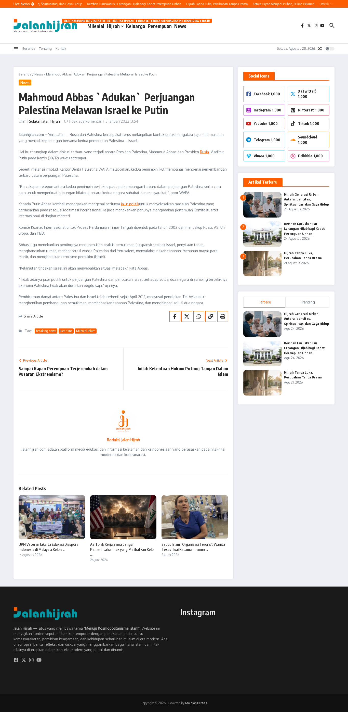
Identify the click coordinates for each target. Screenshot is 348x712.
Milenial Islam (85, 331)
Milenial (95, 25)
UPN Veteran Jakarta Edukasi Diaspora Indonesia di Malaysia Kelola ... (48, 547)
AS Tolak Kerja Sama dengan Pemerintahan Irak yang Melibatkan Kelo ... (122, 549)
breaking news (46, 331)
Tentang (45, 48)
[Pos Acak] (320, 49)
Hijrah (113, 26)
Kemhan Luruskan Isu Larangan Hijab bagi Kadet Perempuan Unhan (304, 229)
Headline (66, 331)
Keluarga (135, 25)
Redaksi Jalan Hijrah (44, 121)
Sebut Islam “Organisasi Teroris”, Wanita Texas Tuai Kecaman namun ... (193, 547)
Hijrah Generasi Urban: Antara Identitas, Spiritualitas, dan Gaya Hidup (306, 199)
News (180, 25)
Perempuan (160, 25)
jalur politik (130, 204)
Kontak (61, 48)
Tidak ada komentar (85, 121)
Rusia (204, 152)
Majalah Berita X (196, 703)
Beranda (28, 48)
